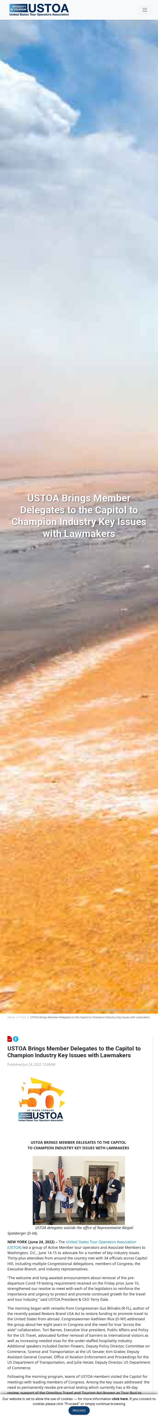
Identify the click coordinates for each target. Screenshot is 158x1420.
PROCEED (79, 1410)
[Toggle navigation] (145, 10)
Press (22, 1017)
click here (120, 1399)
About (11, 1017)
